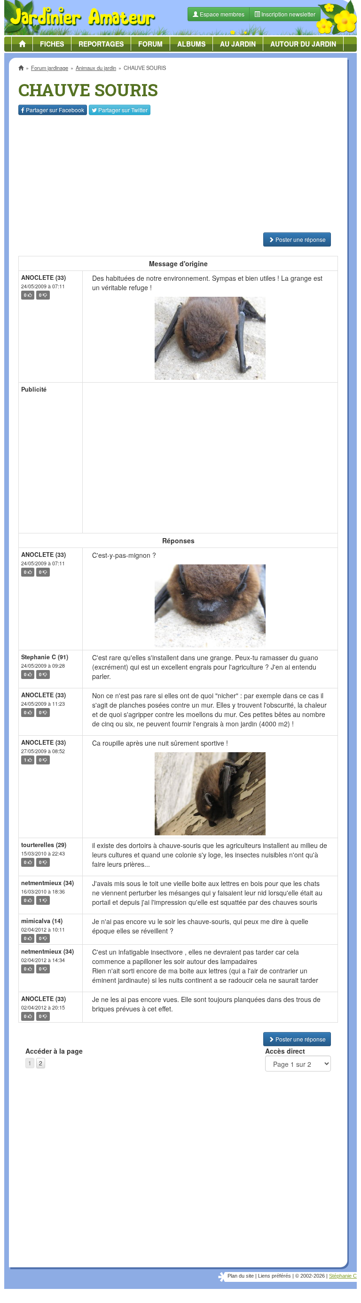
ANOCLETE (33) (43, 277)
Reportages (101, 43)
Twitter (123, 110)
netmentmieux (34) (47, 883)
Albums (191, 43)
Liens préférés (274, 1276)
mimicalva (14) (42, 921)
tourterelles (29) (43, 844)
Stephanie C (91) (44, 657)
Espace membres (221, 14)
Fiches (52, 43)
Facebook (55, 110)
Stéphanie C (343, 1276)
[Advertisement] (178, 173)
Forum (150, 43)
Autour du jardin (303, 43)
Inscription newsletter (287, 14)
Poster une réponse (300, 239)
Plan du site (241, 1276)
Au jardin (238, 43)
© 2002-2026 (310, 1276)
